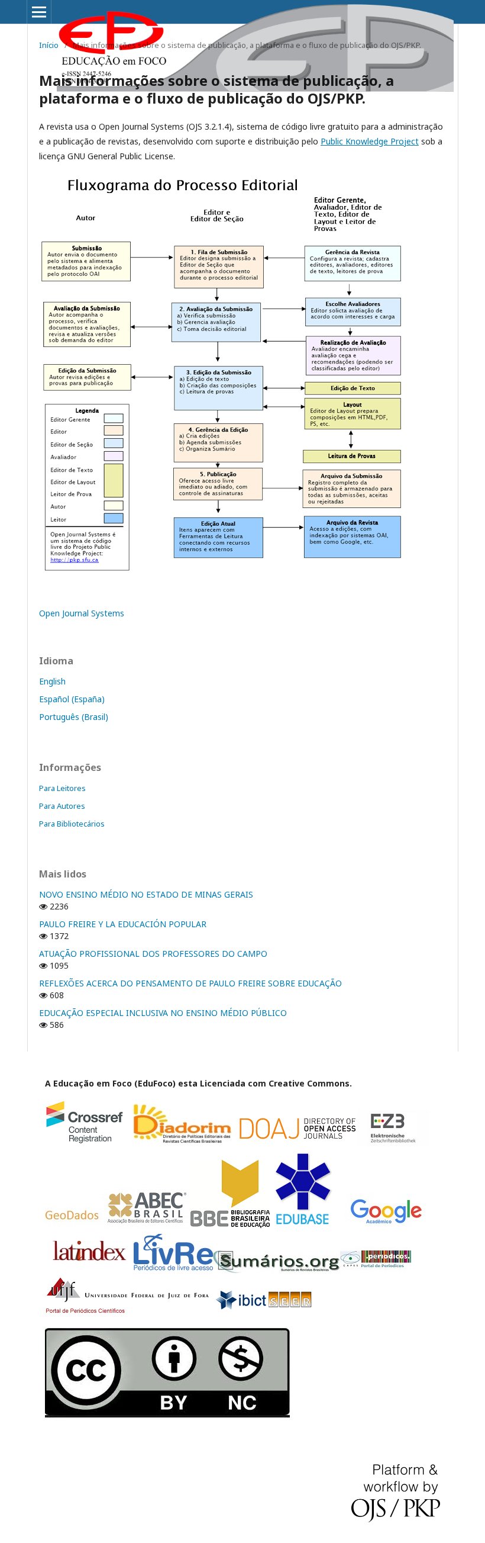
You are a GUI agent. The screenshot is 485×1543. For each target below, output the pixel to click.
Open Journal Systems (81, 613)
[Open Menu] (39, 12)
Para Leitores (62, 788)
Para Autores (62, 806)
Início (49, 45)
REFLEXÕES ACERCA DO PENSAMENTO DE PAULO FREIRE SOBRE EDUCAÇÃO (190, 983)
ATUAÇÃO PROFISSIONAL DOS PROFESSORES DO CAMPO (153, 953)
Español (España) (72, 699)
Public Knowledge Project (370, 141)
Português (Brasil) (73, 716)
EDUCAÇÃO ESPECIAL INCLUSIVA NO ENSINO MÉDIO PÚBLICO (163, 1012)
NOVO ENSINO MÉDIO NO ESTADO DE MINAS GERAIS (146, 894)
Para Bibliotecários (72, 823)
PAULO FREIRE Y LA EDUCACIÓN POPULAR (122, 924)
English (52, 681)
